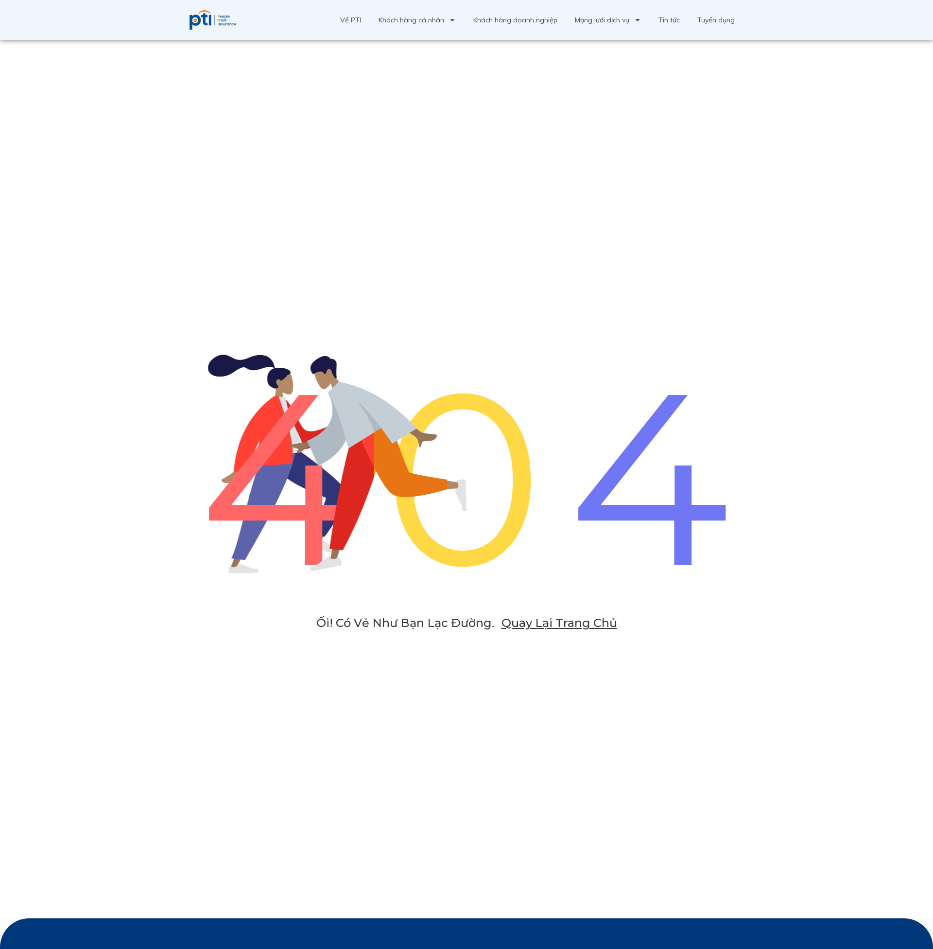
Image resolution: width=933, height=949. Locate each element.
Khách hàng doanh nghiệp (515, 20)
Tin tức (669, 20)
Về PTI (350, 20)
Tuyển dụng (716, 20)
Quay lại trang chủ (559, 623)
